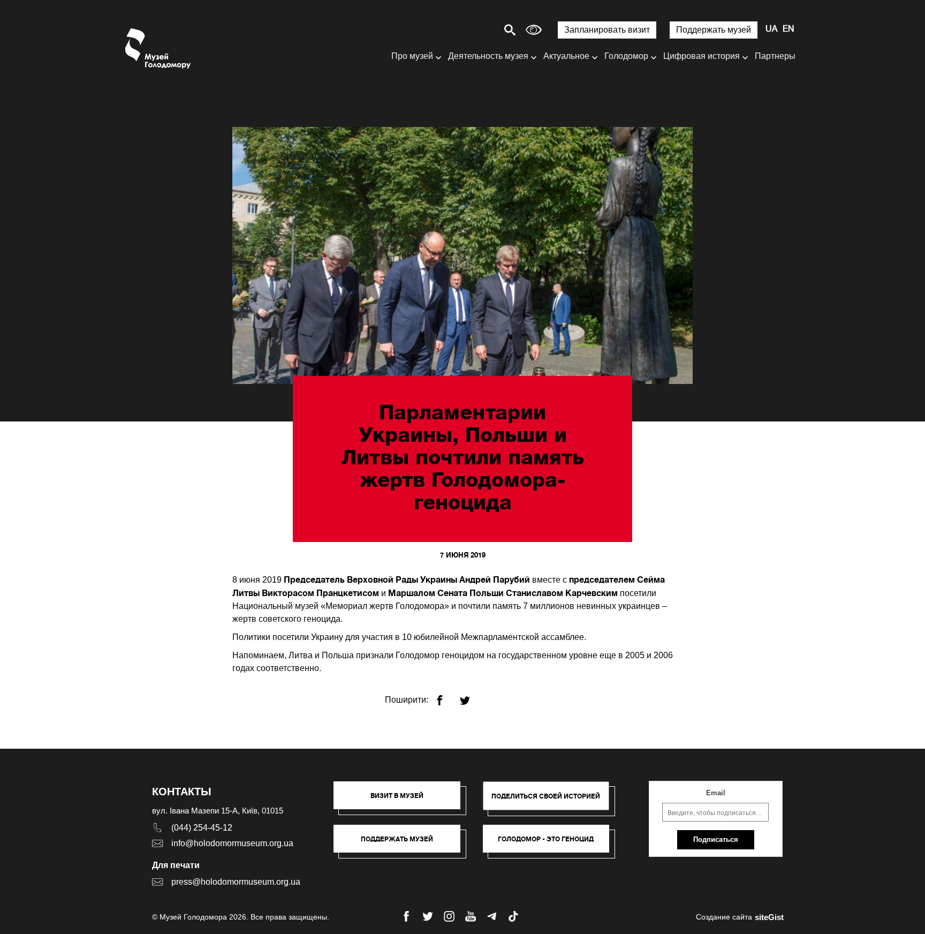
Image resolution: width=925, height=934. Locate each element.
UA (771, 29)
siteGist (769, 917)
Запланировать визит (607, 29)
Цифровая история (701, 56)
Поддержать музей (713, 29)
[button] (402, 800)
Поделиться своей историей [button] (545, 796)
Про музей (412, 56)
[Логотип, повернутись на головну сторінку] (158, 48)
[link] (402, 844)
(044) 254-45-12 (201, 827)
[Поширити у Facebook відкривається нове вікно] (446, 696)
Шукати (472, 30)
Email (715, 793)
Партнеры (775, 56)
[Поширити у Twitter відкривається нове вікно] (471, 696)
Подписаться (715, 839)
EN (788, 29)
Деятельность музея (488, 56)
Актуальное (566, 56)
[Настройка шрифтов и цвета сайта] (533, 29)
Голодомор (626, 56)
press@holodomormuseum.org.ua (235, 881)
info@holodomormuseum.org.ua (232, 843)
